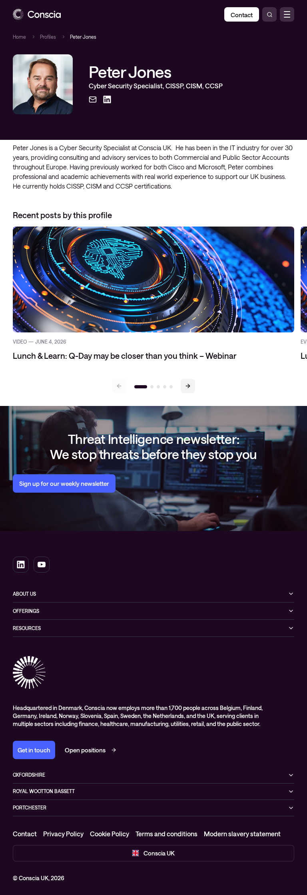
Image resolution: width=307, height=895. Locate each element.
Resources (27, 628)
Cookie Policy (109, 833)
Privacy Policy (63, 833)
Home (19, 37)
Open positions (85, 750)
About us (24, 594)
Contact (25, 833)
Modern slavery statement (242, 833)
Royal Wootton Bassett (44, 791)
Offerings (26, 611)
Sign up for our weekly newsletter (64, 483)
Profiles (48, 37)
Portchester (29, 807)
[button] (188, 386)
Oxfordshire (29, 775)
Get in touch (34, 750)
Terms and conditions (166, 833)
